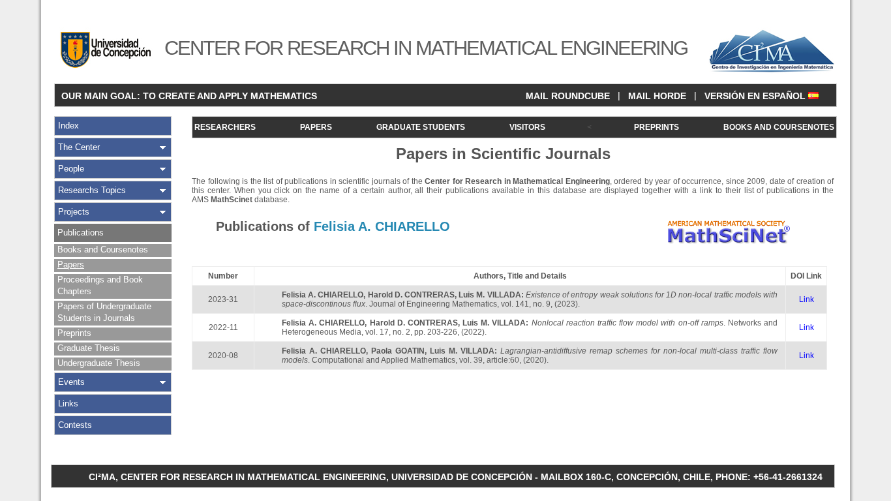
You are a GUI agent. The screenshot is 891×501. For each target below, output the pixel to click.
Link (806, 299)
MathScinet (231, 199)
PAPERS (316, 127)
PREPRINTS (656, 127)
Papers (70, 264)
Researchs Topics (92, 190)
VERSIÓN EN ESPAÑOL (756, 96)
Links (68, 403)
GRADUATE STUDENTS (420, 127)
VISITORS (527, 127)
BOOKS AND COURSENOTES (778, 127)
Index (68, 125)
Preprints (74, 333)
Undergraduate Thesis (98, 363)
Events (71, 382)
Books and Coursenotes (102, 249)
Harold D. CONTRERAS (411, 294)
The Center (79, 147)
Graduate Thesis (88, 348)
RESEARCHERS (225, 127)
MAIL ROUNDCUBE (568, 96)
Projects (73, 212)
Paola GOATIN (398, 351)
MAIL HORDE (657, 96)
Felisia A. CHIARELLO (322, 294)
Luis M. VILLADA (490, 294)
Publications (80, 232)
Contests (75, 425)
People (71, 169)
